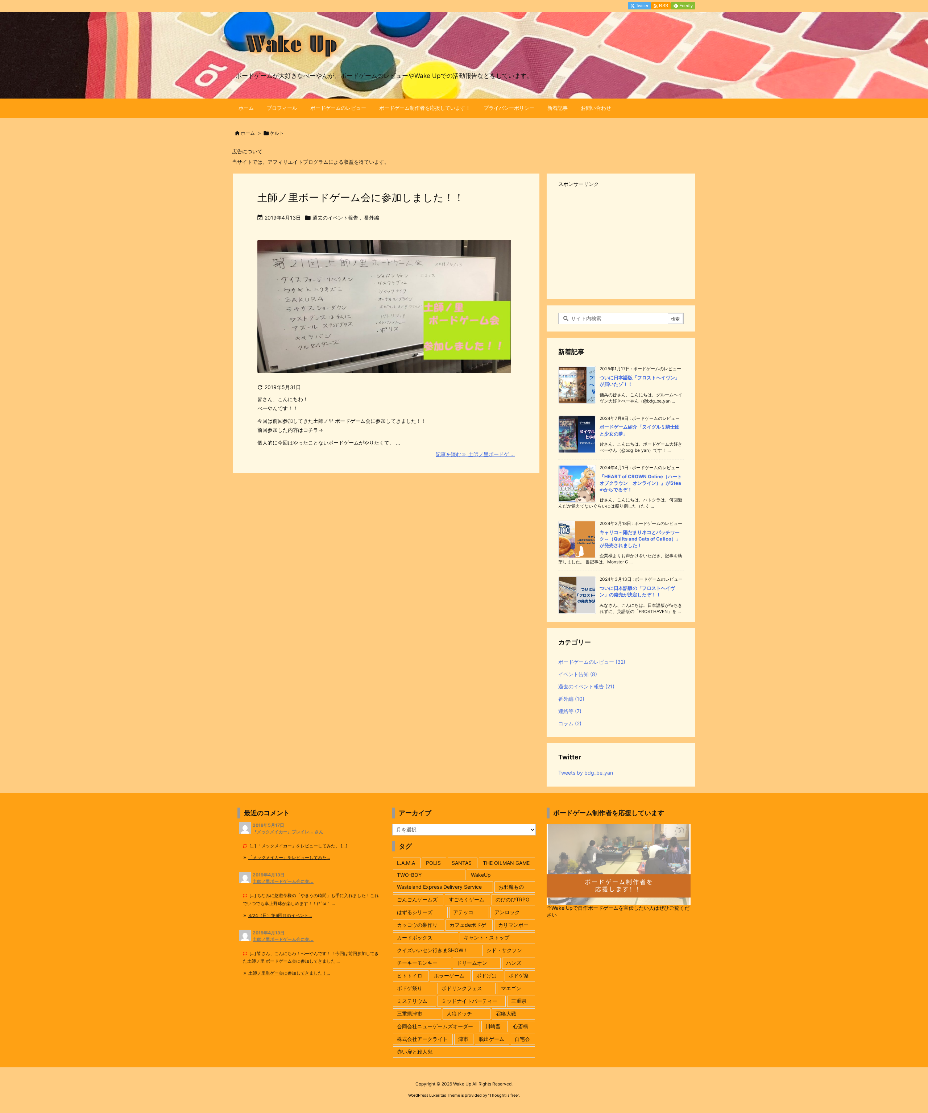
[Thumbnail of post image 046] (384, 311)
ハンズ (513, 963)
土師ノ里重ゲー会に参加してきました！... (289, 973)
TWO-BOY (409, 875)
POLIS (433, 863)
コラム (569, 723)
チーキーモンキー (417, 963)
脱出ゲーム (491, 1039)
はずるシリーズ (414, 912)
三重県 (518, 1001)
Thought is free (503, 1095)
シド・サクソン (504, 950)
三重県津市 (409, 1013)
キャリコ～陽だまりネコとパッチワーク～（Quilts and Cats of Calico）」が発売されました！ (640, 538)
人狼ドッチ (459, 1013)
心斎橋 (520, 1026)
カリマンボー (513, 925)
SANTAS (462, 863)
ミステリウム (412, 1001)
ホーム (248, 133)
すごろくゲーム (466, 899)
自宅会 (522, 1039)
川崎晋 (493, 1026)
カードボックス (414, 937)
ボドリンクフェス (462, 988)
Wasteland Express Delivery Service (439, 887)
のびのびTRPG (512, 899)
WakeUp (481, 875)
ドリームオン (472, 963)
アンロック (507, 912)
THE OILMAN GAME (506, 863)
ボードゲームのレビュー (591, 662)
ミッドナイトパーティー (469, 1001)
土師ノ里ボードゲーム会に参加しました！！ (360, 197)
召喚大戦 (506, 1013)
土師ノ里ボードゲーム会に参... (283, 881)
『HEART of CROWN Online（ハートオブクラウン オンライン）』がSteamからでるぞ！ (641, 483)
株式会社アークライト (422, 1039)
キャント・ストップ (486, 937)
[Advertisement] (621, 240)
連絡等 (569, 711)
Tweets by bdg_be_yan (585, 773)
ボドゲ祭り (409, 988)
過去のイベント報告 (335, 217)
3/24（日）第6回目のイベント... (280, 915)
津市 (463, 1039)
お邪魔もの (511, 887)
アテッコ (463, 912)
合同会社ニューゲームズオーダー (435, 1026)
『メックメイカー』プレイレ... (283, 831)
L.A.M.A (406, 863)
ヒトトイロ (409, 975)
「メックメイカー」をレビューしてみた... (289, 857)
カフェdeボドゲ (468, 925)
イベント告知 (577, 674)
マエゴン (511, 988)
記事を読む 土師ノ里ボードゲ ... (475, 454)
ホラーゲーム (449, 975)
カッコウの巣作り (417, 925)
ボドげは (486, 975)
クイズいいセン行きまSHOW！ (432, 950)
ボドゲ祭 (519, 975)
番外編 (371, 217)
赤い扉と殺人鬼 (414, 1052)
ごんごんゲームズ (417, 899)
